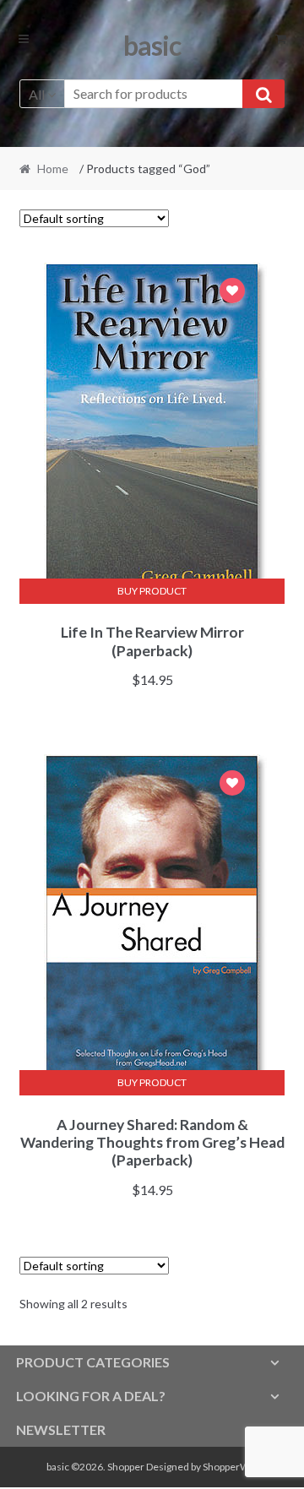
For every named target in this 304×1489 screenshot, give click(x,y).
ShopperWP (229, 1466)
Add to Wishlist (232, 292)
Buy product (152, 590)
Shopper (125, 1466)
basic (152, 45)
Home (52, 168)
